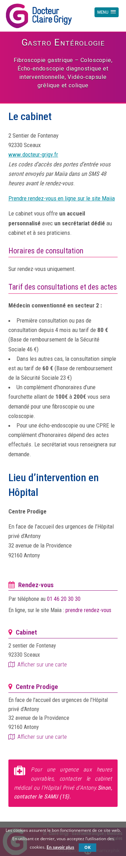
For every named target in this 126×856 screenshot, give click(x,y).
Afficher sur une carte (42, 664)
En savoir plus (60, 847)
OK (87, 847)
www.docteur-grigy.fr (33, 154)
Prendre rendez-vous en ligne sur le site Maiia (61, 198)
